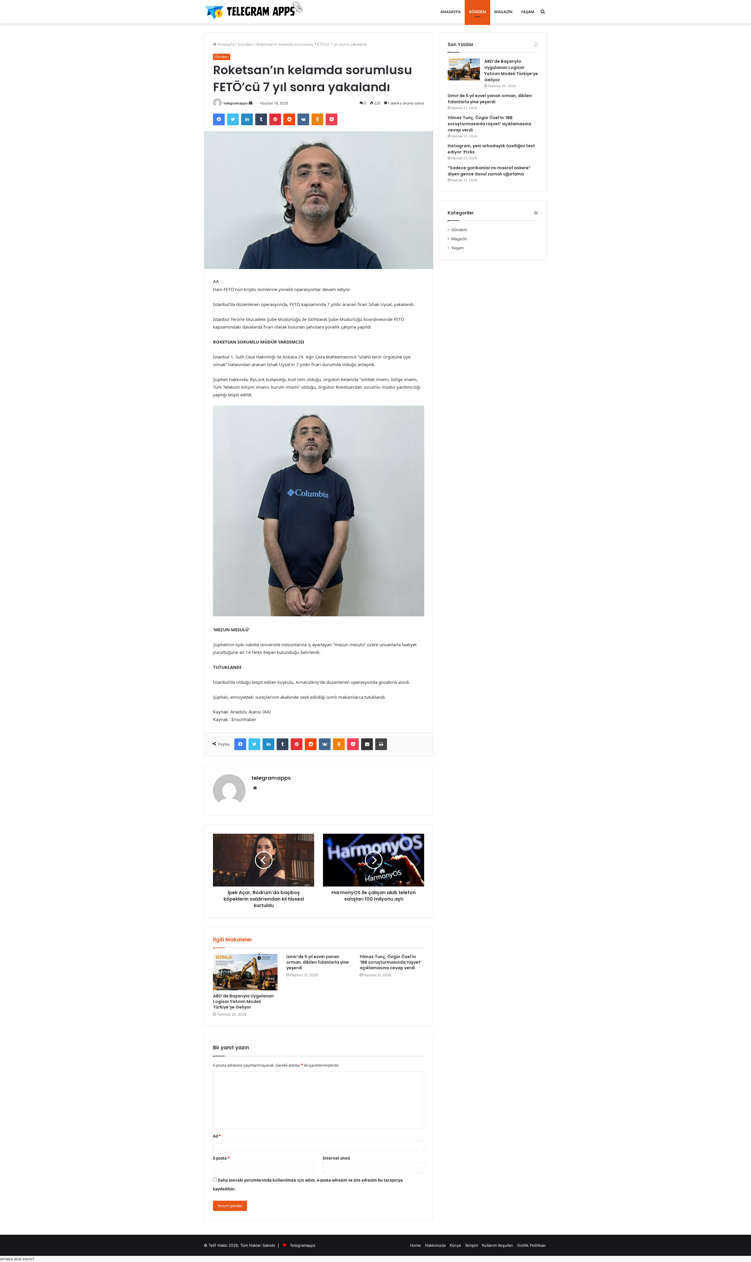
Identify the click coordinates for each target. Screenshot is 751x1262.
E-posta (221, 1158)
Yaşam (527, 11)
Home (415, 1245)
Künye (455, 1245)
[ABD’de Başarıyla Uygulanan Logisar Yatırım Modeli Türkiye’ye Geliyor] (245, 972)
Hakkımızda (435, 1245)
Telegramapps (302, 1245)
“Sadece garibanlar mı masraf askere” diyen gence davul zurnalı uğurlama (489, 171)
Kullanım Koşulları (497, 1245)
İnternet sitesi (336, 1158)
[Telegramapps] (255, 11)
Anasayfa (450, 11)
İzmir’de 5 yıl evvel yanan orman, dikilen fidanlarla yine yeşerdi (317, 962)
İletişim (471, 1245)
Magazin (503, 11)
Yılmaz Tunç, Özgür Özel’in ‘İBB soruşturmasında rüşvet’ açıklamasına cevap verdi (391, 962)
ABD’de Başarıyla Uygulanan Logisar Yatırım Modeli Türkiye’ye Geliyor (243, 1001)
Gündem (477, 11)
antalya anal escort (17, 1258)
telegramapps (236, 103)
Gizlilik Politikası (531, 1245)
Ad (217, 1136)
